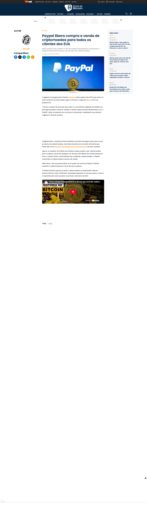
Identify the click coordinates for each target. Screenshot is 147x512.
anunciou (71, 97)
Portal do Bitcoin (73, 8)
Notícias (60, 14)
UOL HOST (48, 1)
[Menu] (131, 14)
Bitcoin (99, 14)
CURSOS (61, 1)
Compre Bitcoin (50, 14)
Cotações (70, 14)
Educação (89, 14)
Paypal (50, 223)
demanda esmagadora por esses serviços (70, 147)
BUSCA (103, 1)
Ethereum (107, 14)
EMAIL (121, 1)
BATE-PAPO (112, 1)
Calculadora (80, 14)
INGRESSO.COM (39, 1)
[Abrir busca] (127, 14)
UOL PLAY (67, 1)
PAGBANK (55, 1)
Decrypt (26, 49)
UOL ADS (74, 1)
